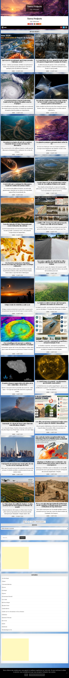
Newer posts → (40, 521)
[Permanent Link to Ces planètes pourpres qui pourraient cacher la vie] (51, 128)
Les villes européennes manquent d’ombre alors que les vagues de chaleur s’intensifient (51, 422)
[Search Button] (66, 27)
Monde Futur (18, 482)
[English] (31, 24)
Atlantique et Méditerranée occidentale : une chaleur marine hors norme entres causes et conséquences (51, 463)
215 (34, 521)
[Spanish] (40, 24)
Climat (14, 202)
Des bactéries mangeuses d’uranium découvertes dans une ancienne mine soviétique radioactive (17, 264)
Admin (13, 71)
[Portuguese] (38, 24)
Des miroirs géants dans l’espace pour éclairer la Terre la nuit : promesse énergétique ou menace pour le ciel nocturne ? (51, 101)
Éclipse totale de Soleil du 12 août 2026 (17, 305)
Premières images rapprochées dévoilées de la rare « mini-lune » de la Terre (17, 384)
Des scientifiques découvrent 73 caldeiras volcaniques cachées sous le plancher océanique (17, 343)
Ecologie (55, 281)
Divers (23, 120)
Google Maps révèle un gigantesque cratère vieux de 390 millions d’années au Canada (51, 183)
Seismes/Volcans (18, 321)
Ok (26, 674)
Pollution (51, 78)
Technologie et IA (52, 80)
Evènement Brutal (47, 38)
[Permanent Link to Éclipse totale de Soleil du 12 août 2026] (17, 290)
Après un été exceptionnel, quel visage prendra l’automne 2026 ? (17, 61)
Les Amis (4, 599)
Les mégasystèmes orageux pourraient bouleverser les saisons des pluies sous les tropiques (17, 101)
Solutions (59, 78)
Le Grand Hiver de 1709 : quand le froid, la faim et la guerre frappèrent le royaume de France (51, 61)
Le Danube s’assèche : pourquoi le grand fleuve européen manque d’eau (51, 342)
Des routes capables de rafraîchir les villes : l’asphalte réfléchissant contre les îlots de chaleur (51, 262)
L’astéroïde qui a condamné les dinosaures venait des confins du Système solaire (17, 184)
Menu (5, 27)
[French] (33, 24)
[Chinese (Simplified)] (28, 24)
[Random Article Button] (61, 27)
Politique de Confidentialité (37, 674)
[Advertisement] (15, 558)
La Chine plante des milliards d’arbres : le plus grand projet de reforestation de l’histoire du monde (17, 505)
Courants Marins (18, 441)
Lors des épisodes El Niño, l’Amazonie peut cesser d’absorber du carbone (17, 225)
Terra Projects (34, 6)
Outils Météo (5, 608)
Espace (43, 78)
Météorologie (18, 38)
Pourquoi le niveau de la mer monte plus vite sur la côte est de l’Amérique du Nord (17, 464)
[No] (67, 673)
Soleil (52, 359)
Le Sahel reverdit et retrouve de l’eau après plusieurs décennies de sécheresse (51, 303)
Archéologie (15, 120)
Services (4, 620)
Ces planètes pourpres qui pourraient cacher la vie (51, 143)
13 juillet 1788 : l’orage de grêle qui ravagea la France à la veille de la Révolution (51, 223)
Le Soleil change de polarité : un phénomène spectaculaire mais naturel (51, 382)
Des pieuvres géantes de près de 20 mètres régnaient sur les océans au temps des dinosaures (17, 143)
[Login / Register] (64, 27)
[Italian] (35, 24)
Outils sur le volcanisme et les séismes (13, 611)
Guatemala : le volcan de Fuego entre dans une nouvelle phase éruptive (17, 424)
